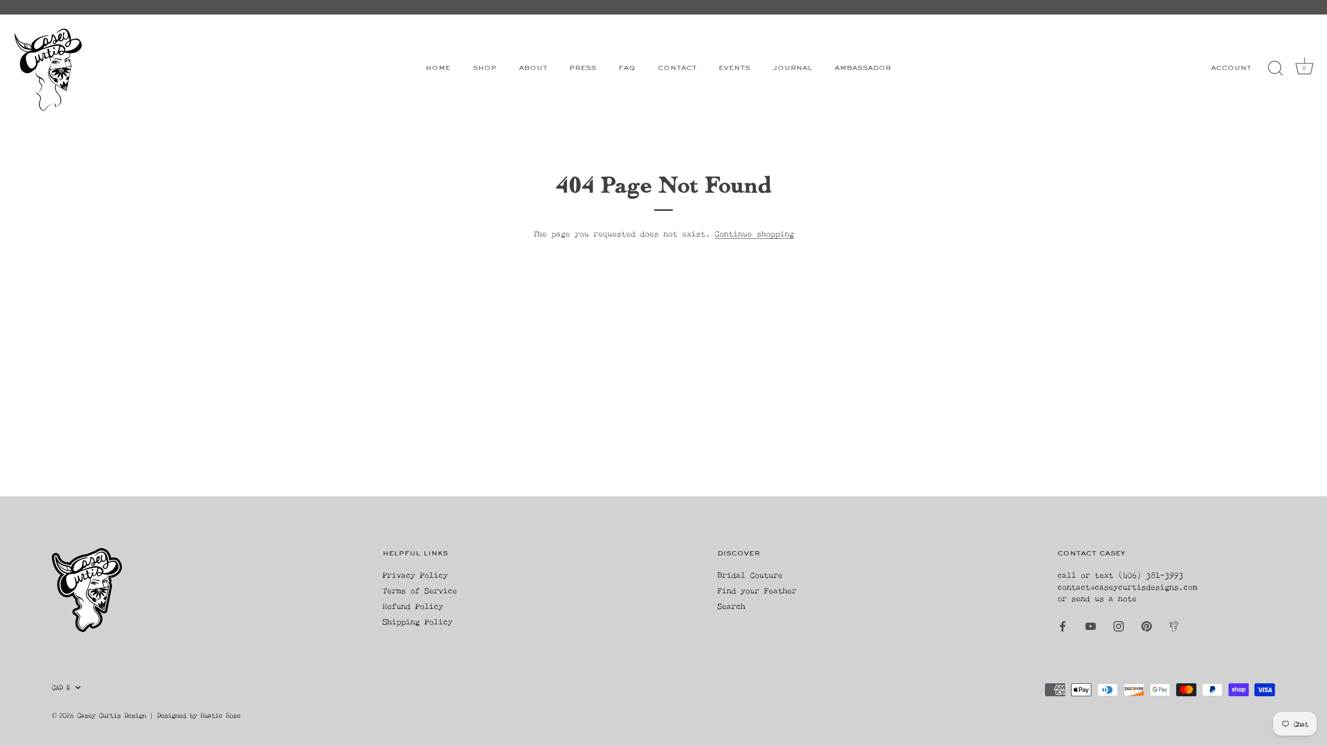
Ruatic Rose (221, 715)
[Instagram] (1118, 625)
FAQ (627, 68)
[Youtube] (1090, 625)
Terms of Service (420, 590)
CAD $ (61, 687)
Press (582, 68)
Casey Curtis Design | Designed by (139, 715)
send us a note (1104, 598)
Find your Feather (757, 590)
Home (438, 68)
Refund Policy (413, 606)
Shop (485, 68)
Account (1231, 68)
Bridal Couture (750, 575)
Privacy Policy (415, 575)
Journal (792, 68)
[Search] (1275, 68)
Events (734, 68)
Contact (677, 68)
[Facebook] (1062, 625)
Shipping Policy (418, 621)
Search (731, 606)
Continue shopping (754, 233)
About (533, 68)
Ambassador (863, 68)
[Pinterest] (1146, 625)
